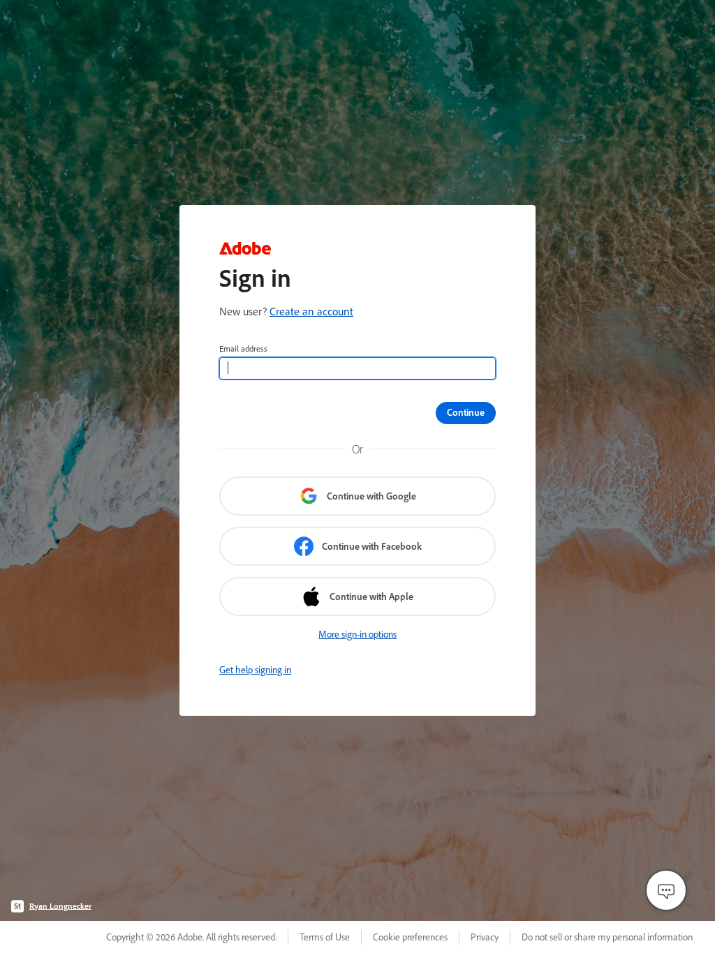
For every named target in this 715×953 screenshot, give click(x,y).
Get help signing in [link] (255, 669)
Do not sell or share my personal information (607, 937)
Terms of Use (325, 937)
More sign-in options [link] (357, 634)
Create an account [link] (311, 311)
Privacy (485, 937)
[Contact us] (666, 890)
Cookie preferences (410, 937)
